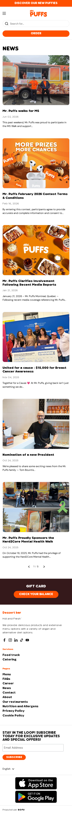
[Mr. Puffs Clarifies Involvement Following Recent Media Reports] (36, 250)
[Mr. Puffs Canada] (38, 13)
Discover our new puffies (36, 3)
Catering (9, 659)
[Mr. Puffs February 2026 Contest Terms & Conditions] (36, 163)
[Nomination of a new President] (36, 424)
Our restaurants (15, 702)
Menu (7, 674)
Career (8, 683)
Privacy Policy (13, 711)
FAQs (6, 679)
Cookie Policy (13, 715)
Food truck (11, 655)
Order (36, 33)
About (7, 697)
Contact (9, 692)
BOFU (21, 810)
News (7, 688)
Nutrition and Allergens (20, 706)
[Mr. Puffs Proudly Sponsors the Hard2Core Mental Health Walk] (36, 507)
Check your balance (36, 594)
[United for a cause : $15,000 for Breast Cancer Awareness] (36, 337)
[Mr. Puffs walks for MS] (36, 80)
